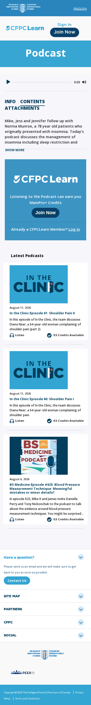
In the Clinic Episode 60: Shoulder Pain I (42, 399)
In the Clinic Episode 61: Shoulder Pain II (42, 313)
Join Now (64, 32)
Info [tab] (10, 101)
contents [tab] (32, 101)
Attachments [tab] (22, 108)
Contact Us (17, 580)
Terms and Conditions (27, 698)
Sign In (64, 25)
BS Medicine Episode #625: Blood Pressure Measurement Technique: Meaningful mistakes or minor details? (45, 488)
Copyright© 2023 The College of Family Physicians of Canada (37, 692)
